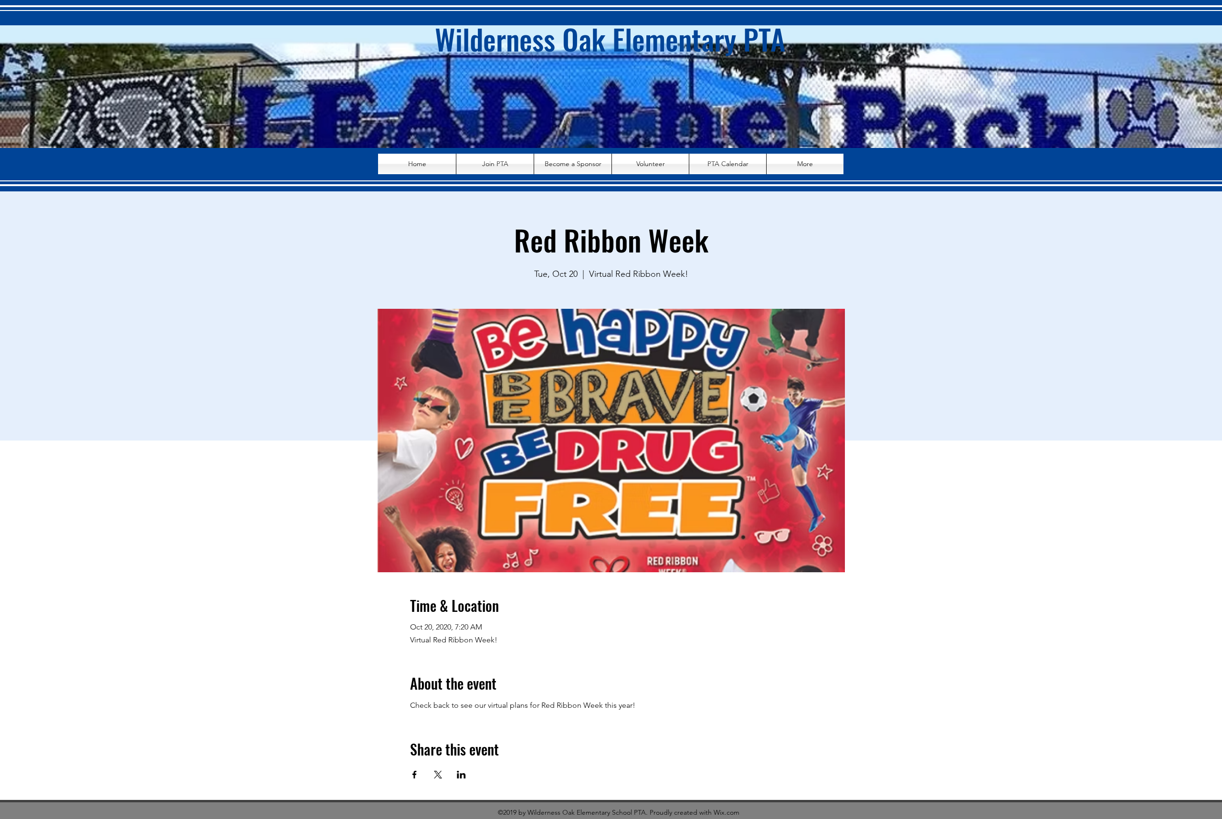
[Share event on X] (437, 774)
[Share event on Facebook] (414, 774)
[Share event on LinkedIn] (461, 774)
